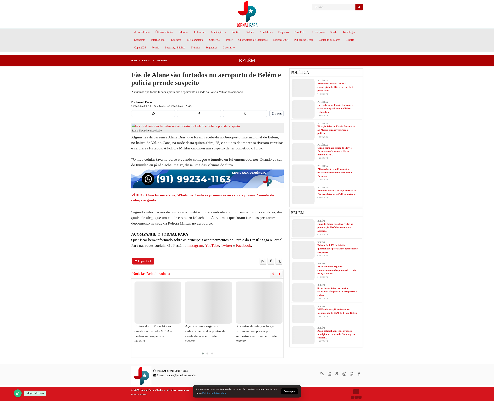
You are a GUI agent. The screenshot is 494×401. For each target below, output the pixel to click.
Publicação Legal (303, 39)
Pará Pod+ (300, 32)
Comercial (214, 39)
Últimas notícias (164, 32)
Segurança (211, 47)
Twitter (226, 245)
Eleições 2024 (280, 39)
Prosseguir (289, 391)
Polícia (155, 47)
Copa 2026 (140, 47)
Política (236, 32)
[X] (245, 113)
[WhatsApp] (18, 393)
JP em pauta (318, 32)
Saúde (333, 32)
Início (134, 60)
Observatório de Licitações (252, 39)
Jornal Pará (143, 32)
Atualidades (266, 32)
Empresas (283, 32)
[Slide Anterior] (273, 274)
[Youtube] (329, 373)
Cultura (250, 32)
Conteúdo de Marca (329, 39)
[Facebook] (199, 113)
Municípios (217, 32)
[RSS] (322, 373)
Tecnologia (349, 32)
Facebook (243, 245)
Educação (176, 39)
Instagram (194, 245)
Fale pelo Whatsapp (35, 393)
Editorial (183, 32)
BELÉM (247, 60)
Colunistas (199, 32)
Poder (229, 39)
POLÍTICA (300, 72)
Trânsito (195, 47)
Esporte (350, 39)
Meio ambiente (195, 39)
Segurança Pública (175, 47)
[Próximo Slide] (279, 274)
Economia (139, 39)
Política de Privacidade (214, 393)
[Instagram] (344, 373)
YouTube (211, 245)
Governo (227, 47)
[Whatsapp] (153, 113)
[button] (202, 353)
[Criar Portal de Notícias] (356, 394)
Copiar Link (144, 261)
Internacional (158, 39)
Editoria (146, 60)
